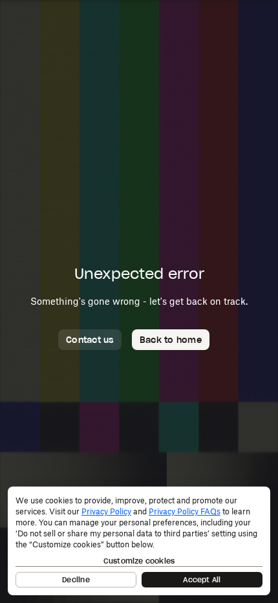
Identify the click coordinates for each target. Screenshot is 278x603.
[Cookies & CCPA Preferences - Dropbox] (139, 541)
